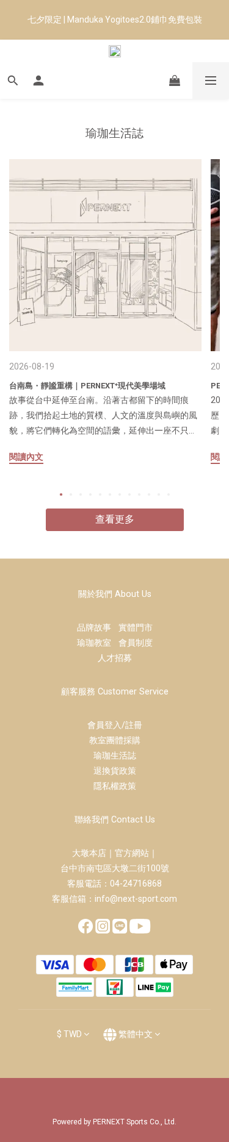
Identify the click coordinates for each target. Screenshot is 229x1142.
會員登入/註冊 (114, 725)
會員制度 (135, 643)
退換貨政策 (114, 771)
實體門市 (135, 627)
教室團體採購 (114, 740)
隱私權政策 (114, 786)
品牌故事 (97, 627)
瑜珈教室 (97, 643)
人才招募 (115, 658)
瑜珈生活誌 (114, 755)
